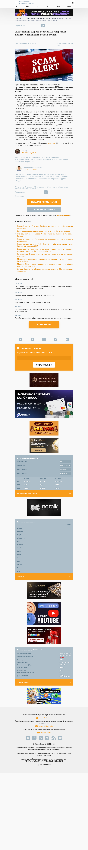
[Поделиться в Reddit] (53, 25)
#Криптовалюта (40, 187)
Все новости (44, 324)
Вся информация (23, 682)
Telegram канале (63, 215)
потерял (51, 143)
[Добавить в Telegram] (38, 25)
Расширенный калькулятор (27, 493)
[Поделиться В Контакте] (48, 25)
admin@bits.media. (44, 755)
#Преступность (64, 187)
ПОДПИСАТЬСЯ (43, 365)
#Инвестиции (52, 187)
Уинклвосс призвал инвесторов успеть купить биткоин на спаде (43, 231)
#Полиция (28, 187)
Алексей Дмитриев (30, 170)
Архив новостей (44, 765)
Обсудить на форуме (44, 209)
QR (61, 761)
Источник (20, 196)
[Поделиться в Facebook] (28, 25)
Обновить (20, 576)
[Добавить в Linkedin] (43, 25)
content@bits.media (46, 726)
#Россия (32, 189)
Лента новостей (24, 279)
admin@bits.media (45, 718)
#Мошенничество (21, 189)
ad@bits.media (45, 732)
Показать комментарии (44, 202)
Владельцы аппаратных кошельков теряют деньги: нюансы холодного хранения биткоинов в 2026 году (45, 250)
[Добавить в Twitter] (33, 25)
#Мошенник (19, 187)
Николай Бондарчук (29, 153)
